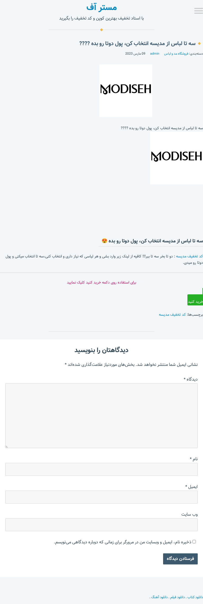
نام (194, 459)
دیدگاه (191, 379)
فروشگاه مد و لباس (176, 53)
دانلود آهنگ (159, 597)
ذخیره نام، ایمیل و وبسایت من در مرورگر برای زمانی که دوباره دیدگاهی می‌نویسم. (122, 542)
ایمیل (191, 486)
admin (154, 53)
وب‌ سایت (189, 514)
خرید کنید (195, 302)
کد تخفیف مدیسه (189, 256)
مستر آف (101, 7)
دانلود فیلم (177, 597)
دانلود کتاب (195, 597)
